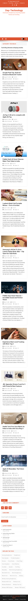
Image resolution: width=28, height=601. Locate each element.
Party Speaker (5, 558)
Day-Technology (14, 10)
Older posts (5, 500)
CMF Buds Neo (6, 537)
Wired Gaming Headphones (15, 569)
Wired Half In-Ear (6, 572)
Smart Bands (11, 561)
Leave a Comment (8, 78)
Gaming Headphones (7, 555)
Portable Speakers (15, 558)
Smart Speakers (6, 564)
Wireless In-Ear (16, 581)
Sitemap (16, 3)
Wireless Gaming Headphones (9, 578)
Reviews (4, 561)
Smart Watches (15, 564)
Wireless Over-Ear (17, 584)
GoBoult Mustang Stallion (9, 533)
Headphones (17, 555)
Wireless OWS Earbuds (7, 587)
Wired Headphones (16, 572)
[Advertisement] (14, 28)
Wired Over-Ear (13, 575)
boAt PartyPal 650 (7, 529)
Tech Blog (11, 3)
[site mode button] (22, 39)
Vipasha (15, 77)
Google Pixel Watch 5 (8, 545)
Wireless (21, 575)
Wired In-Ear (5, 575)
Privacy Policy (23, 599)
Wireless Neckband (6, 584)
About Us (5, 3)
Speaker (11, 567)
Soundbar (4, 567)
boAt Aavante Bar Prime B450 (10, 541)
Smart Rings (19, 561)
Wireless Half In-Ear (6, 581)
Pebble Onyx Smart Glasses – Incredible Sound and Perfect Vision (13, 298)
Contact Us (22, 3)
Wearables (4, 569)
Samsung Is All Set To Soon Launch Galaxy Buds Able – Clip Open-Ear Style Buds (13, 251)
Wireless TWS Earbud (20, 587)
